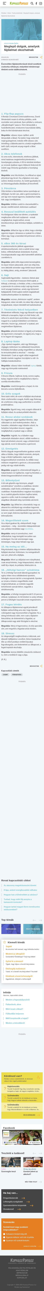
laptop (33, 366)
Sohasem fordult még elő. (16, 1234)
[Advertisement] (22, 780)
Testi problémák (17, 13)
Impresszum (22, 1273)
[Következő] (40, 920)
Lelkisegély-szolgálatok (13, 1202)
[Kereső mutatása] (32, 3)
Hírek (9, 13)
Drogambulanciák (10, 1198)
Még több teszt (31, 1182)
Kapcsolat (22, 1278)
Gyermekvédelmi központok (15, 1205)
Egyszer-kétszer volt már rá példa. (20, 1237)
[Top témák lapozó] (22, 920)
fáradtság (16, 674)
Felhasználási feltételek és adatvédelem (22, 1269)
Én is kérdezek (29, 1115)
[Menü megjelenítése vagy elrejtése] (4, 3)
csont (5, 674)
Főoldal (3, 13)
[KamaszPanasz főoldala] (19, 3)
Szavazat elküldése (30, 1246)
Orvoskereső (8, 1209)
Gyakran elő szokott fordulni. (18, 1240)
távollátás (29, 529)
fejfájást (4, 281)
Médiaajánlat (22, 1275)
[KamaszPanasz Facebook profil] (22, 1137)
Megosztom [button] (33, 57)
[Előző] (34, 920)
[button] (36, 3)
